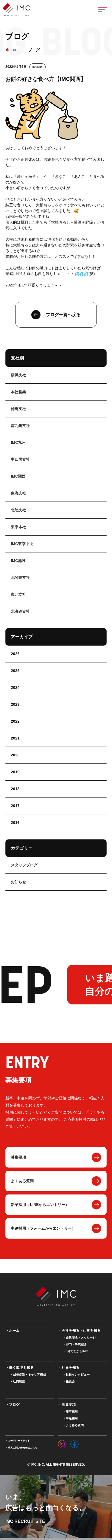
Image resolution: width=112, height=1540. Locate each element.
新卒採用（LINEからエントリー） (40, 1204)
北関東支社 (20, 577)
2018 (15, 789)
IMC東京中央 (22, 544)
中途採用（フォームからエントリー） (43, 1228)
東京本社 (18, 527)
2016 (15, 822)
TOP (14, 50)
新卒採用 (72, 1411)
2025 (15, 670)
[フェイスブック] (74, 1443)
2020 (15, 755)
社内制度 (19, 1381)
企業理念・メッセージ (81, 1337)
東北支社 (18, 594)
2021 (15, 738)
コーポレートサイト (19, 1440)
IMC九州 (18, 442)
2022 (15, 721)
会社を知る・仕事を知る (81, 1330)
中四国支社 (20, 459)
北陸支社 (18, 510)
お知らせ (18, 882)
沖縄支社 (18, 409)
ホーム (14, 1330)
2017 (15, 805)
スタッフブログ (24, 865)
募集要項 (18, 1157)
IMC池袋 (18, 560)
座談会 (70, 1381)
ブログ (14, 1404)
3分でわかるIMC (77, 1351)
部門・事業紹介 (76, 1344)
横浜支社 (18, 375)
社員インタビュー (78, 1374)
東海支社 (18, 493)
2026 (15, 654)
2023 (15, 704)
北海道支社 (20, 611)
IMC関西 (37, 66)
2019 (15, 772)
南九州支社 (20, 425)
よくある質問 (22, 1181)
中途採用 (72, 1418)
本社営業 (18, 392)
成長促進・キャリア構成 (29, 1374)
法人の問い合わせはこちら (22, 1447)
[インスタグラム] (62, 1443)
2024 (15, 687)
